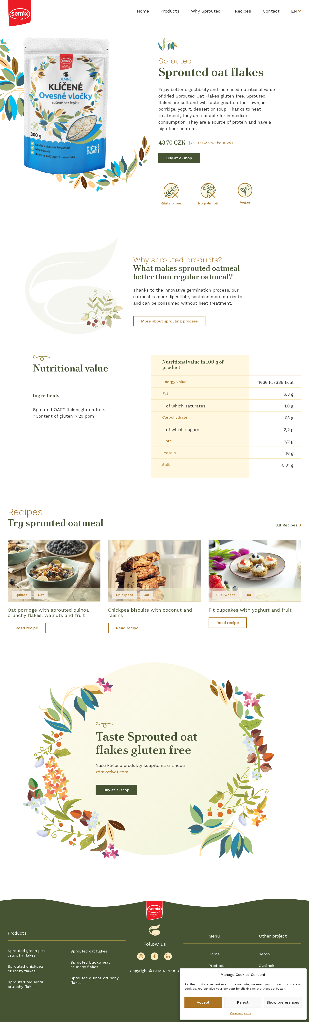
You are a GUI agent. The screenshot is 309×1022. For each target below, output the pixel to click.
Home (143, 11)
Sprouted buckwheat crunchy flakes (90, 964)
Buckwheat (225, 595)
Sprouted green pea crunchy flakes (26, 953)
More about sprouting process (169, 321)
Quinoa (21, 595)
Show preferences (283, 1002)
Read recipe (26, 628)
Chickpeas (124, 595)
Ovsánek (266, 965)
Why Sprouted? (207, 11)
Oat (41, 595)
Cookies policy (241, 1013)
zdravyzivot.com (112, 771)
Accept (203, 1002)
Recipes (243, 11)
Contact (271, 11)
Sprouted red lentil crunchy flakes (25, 984)
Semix (264, 954)
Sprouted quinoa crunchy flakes (94, 980)
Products (170, 11)
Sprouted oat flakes (88, 951)
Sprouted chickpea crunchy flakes (25, 968)
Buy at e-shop (179, 158)
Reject (243, 1002)
